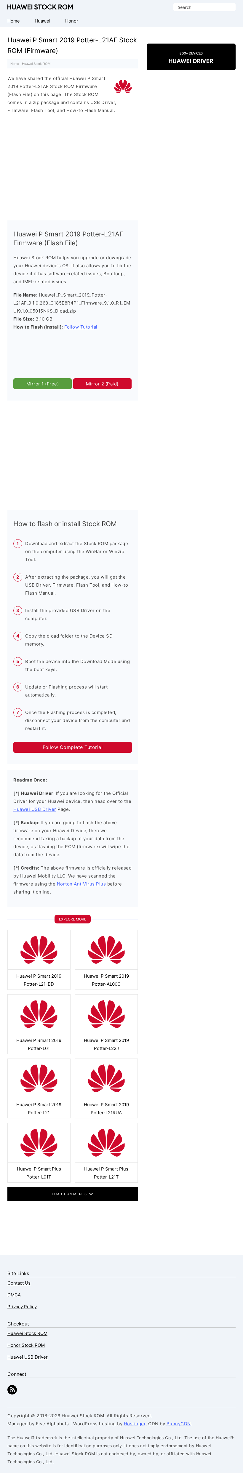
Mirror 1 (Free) (42, 384)
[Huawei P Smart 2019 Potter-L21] (39, 1096)
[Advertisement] (72, 165)
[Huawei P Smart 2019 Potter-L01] (39, 1032)
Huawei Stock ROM (40, 6)
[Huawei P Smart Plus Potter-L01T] (39, 1161)
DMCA (14, 1295)
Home (14, 63)
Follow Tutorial (80, 327)
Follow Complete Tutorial (73, 747)
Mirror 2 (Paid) (102, 384)
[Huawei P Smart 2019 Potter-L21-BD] (39, 968)
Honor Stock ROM (26, 1345)
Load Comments (70, 1194)
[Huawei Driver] (191, 65)
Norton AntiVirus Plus (81, 884)
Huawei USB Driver (34, 809)
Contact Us (19, 1283)
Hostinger (135, 1423)
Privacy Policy (22, 1306)
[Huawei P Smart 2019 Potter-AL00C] (106, 968)
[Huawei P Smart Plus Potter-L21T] (106, 1161)
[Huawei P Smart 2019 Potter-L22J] (106, 1032)
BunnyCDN (179, 1423)
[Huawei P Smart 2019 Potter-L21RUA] (106, 1096)
